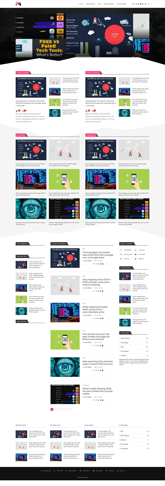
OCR (99, 4)
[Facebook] (132, 4)
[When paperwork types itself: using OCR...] (99, 48)
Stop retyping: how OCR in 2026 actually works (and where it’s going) (70, 80)
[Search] (148, 4)
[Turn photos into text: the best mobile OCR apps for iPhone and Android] (55, 102)
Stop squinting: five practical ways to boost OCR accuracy (70, 112)
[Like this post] (93, 264)
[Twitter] (134, 4)
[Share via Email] (102, 264)
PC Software (121, 4)
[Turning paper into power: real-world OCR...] (49, 35)
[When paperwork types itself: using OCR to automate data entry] (55, 92)
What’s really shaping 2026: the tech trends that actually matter (97, 391)
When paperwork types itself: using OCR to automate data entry (99, 54)
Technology (90, 4)
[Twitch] (143, 4)
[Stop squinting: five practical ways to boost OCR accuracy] (55, 113)
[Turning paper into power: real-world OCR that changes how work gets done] (31, 87)
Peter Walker (21, 105)
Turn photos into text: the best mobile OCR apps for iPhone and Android (131, 53)
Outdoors (134, 355)
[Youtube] (140, 4)
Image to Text (129, 361)
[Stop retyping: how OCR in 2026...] (116, 26)
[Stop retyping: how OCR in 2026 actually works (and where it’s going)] (55, 81)
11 (67, 409)
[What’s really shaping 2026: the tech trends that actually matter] (64, 208)
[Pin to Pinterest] (100, 264)
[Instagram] (136, 4)
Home (81, 4)
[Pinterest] (138, 4)
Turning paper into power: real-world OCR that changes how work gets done (48, 50)
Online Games (109, 4)
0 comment (30, 55)
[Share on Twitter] (98, 264)
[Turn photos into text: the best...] (132, 48)
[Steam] (145, 4)
